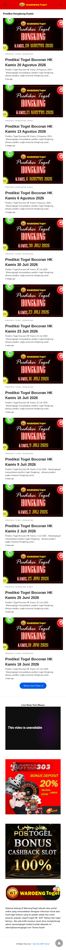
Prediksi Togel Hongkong (19, 54)
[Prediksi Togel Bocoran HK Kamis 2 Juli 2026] (33, 500)
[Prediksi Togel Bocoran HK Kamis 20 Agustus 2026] (33, 34)
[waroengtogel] (32, 4)
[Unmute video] (33, 728)
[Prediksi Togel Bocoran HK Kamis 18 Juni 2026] (33, 633)
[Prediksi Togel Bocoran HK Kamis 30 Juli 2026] (33, 234)
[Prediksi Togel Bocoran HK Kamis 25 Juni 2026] (33, 567)
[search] (61, 4)
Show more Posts (32, 685)
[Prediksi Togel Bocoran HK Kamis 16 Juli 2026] (33, 367)
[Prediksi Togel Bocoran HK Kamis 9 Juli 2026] (33, 434)
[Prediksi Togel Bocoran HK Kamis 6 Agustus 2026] (33, 167)
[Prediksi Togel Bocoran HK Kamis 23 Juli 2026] (33, 300)
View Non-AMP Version (41, 944)
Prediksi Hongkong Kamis (19, 121)
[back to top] (59, 943)
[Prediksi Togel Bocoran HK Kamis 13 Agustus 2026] (33, 101)
